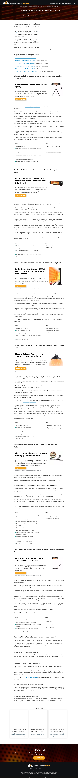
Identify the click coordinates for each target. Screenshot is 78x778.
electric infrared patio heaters (32, 107)
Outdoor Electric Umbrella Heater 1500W (25, 68)
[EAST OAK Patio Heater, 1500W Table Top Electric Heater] (56, 570)
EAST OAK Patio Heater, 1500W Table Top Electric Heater (29, 559)
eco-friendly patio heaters (31, 677)
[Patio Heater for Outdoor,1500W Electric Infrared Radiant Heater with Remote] (56, 285)
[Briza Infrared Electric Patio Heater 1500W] (56, 96)
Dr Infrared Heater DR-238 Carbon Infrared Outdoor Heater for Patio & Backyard (30, 180)
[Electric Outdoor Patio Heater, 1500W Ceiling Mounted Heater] (56, 365)
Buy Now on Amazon (21, 99)
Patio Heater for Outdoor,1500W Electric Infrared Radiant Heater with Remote (30, 271)
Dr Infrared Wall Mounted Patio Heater (25, 60)
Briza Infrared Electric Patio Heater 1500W (25, 58)
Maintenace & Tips (66, 3)
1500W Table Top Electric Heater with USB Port (27, 71)
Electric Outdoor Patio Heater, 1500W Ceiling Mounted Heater (29, 355)
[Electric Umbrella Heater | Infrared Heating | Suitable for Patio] (56, 465)
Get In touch (32, 770)
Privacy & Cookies (37, 768)
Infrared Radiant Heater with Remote (24, 63)
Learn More (56, 6)
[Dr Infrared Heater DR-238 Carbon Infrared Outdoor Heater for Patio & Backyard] (56, 190)
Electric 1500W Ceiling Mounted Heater (25, 66)
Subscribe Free (39, 757)
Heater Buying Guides (55, 3)
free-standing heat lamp (29, 402)
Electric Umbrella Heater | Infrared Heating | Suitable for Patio (31, 454)
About (31, 768)
